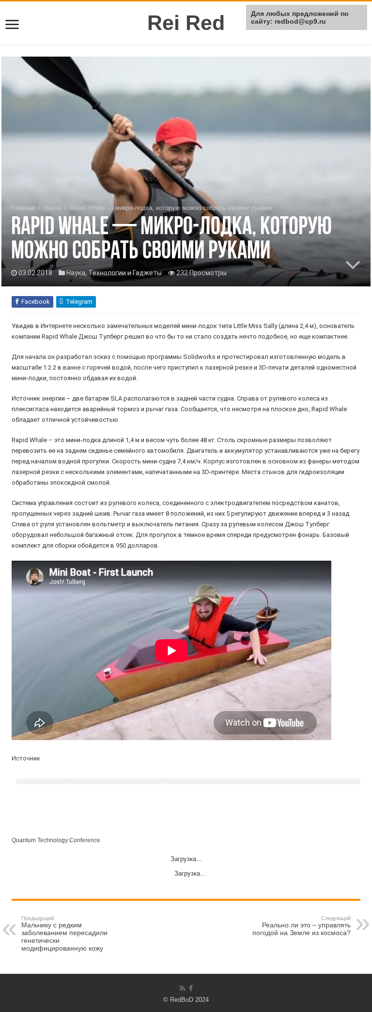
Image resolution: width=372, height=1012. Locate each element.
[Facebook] (191, 988)
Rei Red (186, 22)
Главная (23, 207)
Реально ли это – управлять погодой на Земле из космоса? (301, 926)
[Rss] (182, 988)
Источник (26, 758)
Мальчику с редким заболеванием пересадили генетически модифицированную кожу (64, 933)
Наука (52, 207)
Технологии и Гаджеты (125, 273)
